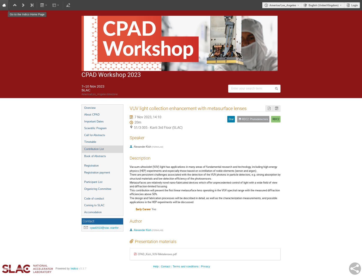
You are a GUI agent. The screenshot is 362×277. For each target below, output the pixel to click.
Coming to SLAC (94, 205)
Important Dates (94, 121)
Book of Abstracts (95, 156)
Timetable (90, 141)
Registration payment (97, 172)
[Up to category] (15, 5)
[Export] (44, 5)
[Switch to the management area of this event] (68, 5)
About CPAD (92, 114)
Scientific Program (95, 128)
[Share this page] (355, 268)
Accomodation (93, 212)
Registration (91, 165)
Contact (165, 266)
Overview (90, 107)
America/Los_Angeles (282, 5)
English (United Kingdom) (324, 5)
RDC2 (276, 119)
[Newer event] (23, 5)
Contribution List (94, 149)
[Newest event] (31, 5)
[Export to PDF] (269, 108)
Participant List (93, 182)
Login (354, 5)
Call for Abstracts (94, 135)
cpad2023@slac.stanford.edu (107, 228)
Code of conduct (94, 198)
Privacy (205, 266)
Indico (74, 268)
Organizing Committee (97, 188)
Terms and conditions (186, 266)
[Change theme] (56, 5)
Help (156, 266)
